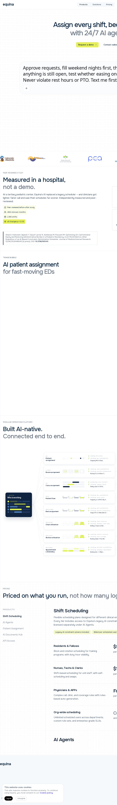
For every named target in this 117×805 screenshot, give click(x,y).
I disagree (21, 798)
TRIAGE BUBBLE (9, 258)
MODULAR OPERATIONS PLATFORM (17, 422)
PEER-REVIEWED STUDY (13, 173)
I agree (8, 798)
